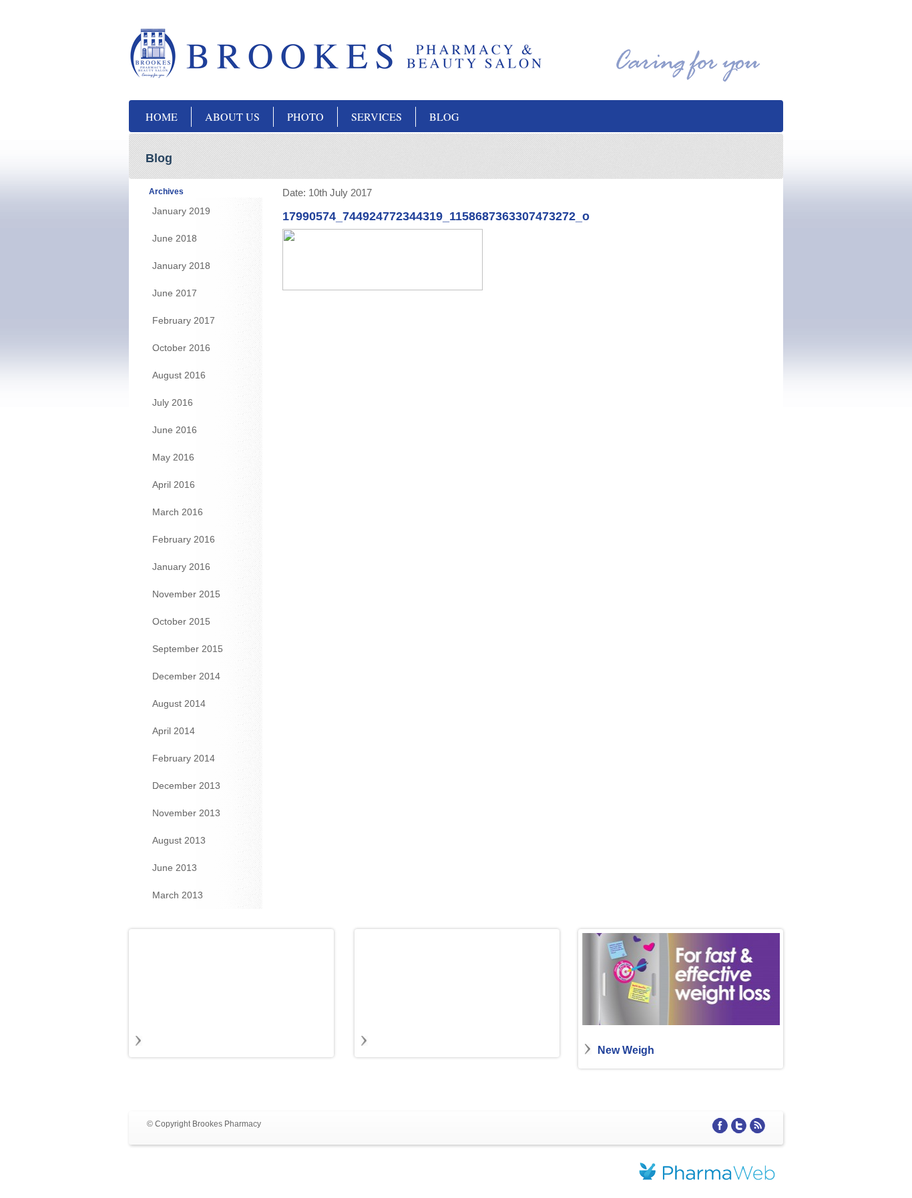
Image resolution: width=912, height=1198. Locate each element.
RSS (757, 1125)
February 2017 (183, 320)
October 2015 (181, 621)
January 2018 (181, 265)
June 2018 (174, 238)
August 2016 (179, 375)
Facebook (720, 1125)
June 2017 (174, 293)
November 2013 (186, 813)
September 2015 (187, 648)
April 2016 (173, 484)
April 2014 (173, 730)
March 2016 (177, 512)
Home (162, 116)
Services (376, 116)
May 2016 (173, 457)
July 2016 (172, 402)
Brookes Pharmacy (262, 53)
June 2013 (174, 867)
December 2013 (186, 785)
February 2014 (183, 758)
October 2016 (181, 347)
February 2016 (183, 539)
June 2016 (174, 429)
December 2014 (186, 676)
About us (232, 116)
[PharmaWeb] (707, 1173)
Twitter (738, 1125)
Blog (444, 116)
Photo (305, 116)
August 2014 (179, 703)
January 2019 (181, 211)
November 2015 (186, 594)
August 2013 (179, 840)
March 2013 (177, 895)
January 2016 (181, 566)
